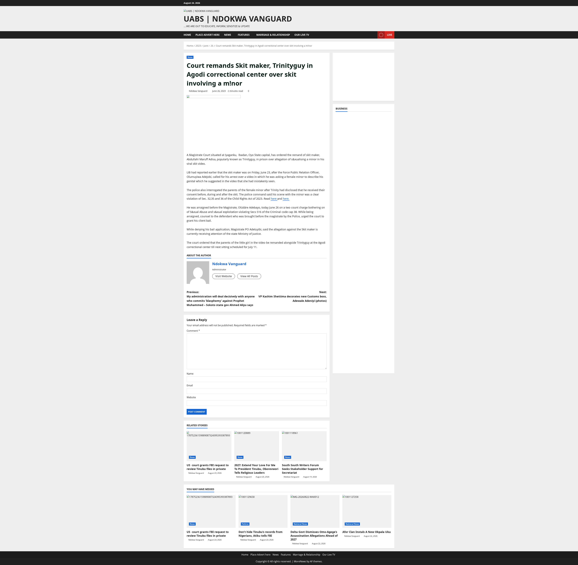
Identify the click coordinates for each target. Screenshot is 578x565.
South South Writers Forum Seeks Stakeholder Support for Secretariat (302, 468)
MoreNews (300, 561)
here (274, 198)
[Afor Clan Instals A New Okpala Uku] (366, 511)
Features (244, 34)
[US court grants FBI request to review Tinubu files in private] (209, 446)
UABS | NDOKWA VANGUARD (238, 19)
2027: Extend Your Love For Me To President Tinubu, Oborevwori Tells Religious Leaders (256, 468)
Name (190, 373)
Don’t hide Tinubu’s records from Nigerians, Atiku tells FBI (261, 533)
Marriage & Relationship (273, 34)
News (227, 34)
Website (191, 397)
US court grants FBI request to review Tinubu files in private (208, 467)
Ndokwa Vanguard (198, 90)
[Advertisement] (363, 77)
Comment (193, 330)
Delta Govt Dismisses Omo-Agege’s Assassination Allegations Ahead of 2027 (314, 535)
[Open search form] (374, 35)
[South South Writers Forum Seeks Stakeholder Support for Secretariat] (304, 446)
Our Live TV (301, 34)
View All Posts (249, 276)
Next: (292, 296)
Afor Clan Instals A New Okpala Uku (366, 532)
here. (286, 198)
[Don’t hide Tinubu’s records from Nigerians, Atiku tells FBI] (263, 511)
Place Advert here (208, 34)
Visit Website (223, 276)
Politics (245, 524)
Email (190, 385)
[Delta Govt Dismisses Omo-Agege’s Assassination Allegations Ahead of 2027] (315, 511)
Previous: (221, 298)
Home (187, 34)
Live (389, 34)
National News (300, 524)
